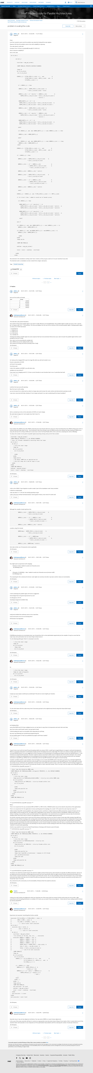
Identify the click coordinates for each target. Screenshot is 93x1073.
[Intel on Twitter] (20, 1058)
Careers (47, 1055)
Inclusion (65, 1055)
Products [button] (10, 2)
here (47, 1042)
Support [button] (17, 2)
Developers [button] (33, 2)
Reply (79, 273)
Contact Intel (30, 1055)
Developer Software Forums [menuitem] (24, 6)
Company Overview (21, 1055)
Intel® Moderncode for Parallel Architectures (17, 22)
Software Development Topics (36, 20)
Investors (42, 1055)
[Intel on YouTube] (27, 1058)
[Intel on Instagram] (30, 1058)
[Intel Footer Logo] (9, 1061)
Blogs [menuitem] (58, 6)
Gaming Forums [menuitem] (50, 6)
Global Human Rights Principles (55, 1066)
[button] (82, 34)
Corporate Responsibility (56, 1055)
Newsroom (36, 1055)
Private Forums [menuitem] (66, 6)
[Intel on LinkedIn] (23, 1058)
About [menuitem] (14, 6)
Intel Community (11, 20)
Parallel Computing (18, 264)
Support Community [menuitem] (5, 6)
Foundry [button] (48, 2)
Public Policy (71, 1055)
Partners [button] (41, 2)
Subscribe (67, 26)
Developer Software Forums (22, 20)
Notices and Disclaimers (62, 1065)
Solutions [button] (25, 2)
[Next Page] (50, 282)
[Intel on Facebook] (16, 1058)
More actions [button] (79, 26)
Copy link (71, 309)
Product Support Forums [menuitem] (38, 6)
